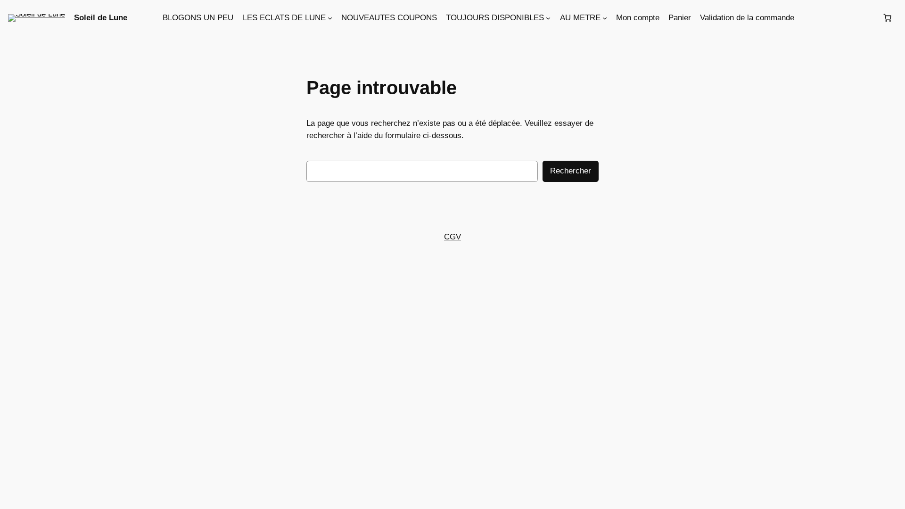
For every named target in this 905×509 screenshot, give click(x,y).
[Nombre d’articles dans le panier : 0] (887, 18)
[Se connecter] (838, 18)
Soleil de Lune (100, 17)
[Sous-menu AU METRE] (604, 18)
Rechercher (570, 170)
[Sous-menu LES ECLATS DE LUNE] (330, 18)
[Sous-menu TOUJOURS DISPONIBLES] (548, 18)
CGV (452, 236)
